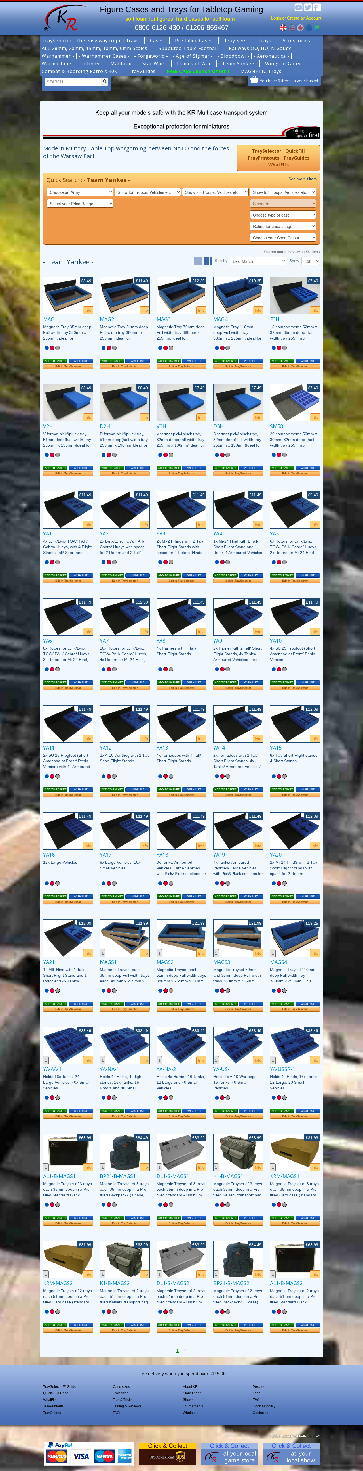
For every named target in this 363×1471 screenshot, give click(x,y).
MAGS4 (278, 962)
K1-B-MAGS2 (115, 1283)
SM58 (276, 426)
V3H (161, 426)
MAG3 (164, 319)
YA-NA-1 (109, 1069)
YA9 (217, 640)
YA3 (161, 533)
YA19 (219, 854)
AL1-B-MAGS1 (59, 1176)
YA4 (217, 533)
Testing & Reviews (127, 1406)
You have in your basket (289, 80)
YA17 (105, 854)
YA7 (104, 640)
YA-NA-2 (166, 1069)
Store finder (192, 1393)
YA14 (219, 747)
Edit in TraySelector (68, 366)
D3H (218, 426)
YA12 (105, 747)
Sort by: (222, 260)
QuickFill (295, 151)
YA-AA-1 (52, 1069)
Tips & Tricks (122, 1400)
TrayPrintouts (263, 158)
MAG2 (107, 319)
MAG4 (220, 319)
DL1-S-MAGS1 (173, 1176)
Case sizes (121, 1387)
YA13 (162, 747)
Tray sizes (120, 1393)
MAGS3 (221, 962)
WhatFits (278, 165)
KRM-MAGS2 (58, 1283)
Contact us (261, 1413)
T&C (256, 1400)
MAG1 (50, 319)
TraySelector (266, 151)
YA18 (162, 854)
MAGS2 (165, 962)
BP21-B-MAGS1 (118, 1176)
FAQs (117, 1413)
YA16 (49, 854)
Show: (294, 260)
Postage (259, 1387)
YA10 (276, 640)
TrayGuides (296, 158)
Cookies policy (264, 1406)
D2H (105, 426)
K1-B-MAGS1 (228, 1176)
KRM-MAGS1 (284, 1176)
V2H (48, 426)
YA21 (49, 962)
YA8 (161, 640)
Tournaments (193, 1406)
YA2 (104, 533)
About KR (190, 1387)
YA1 (47, 533)
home (64, 17)
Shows (188, 1400)
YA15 (276, 747)
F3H (274, 319)
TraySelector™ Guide (59, 1387)
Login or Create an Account (296, 18)
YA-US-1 (222, 1069)
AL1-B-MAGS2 (286, 1283)
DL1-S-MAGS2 (173, 1283)
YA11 (49, 747)
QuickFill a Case (55, 1393)
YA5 (274, 533)
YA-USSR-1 (282, 1069)
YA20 (276, 854)
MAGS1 (108, 962)
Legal (257, 1393)
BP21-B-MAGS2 (231, 1283)
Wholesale (191, 1413)
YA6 (47, 640)
